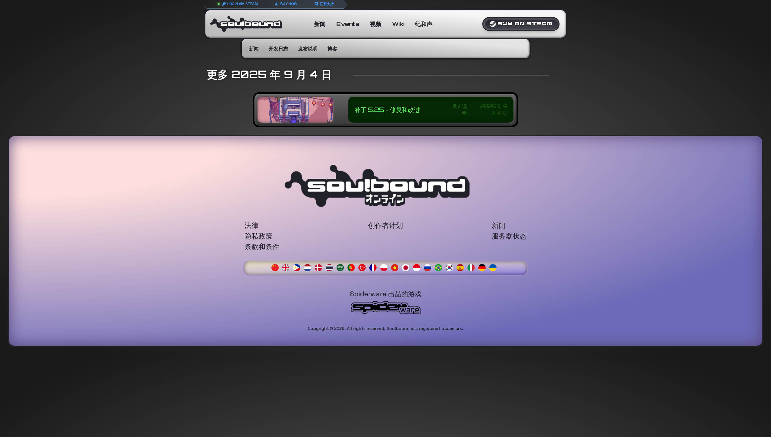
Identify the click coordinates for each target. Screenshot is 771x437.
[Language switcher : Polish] (385, 267)
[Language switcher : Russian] (429, 267)
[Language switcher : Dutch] (309, 267)
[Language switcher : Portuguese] (352, 267)
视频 (375, 24)
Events (347, 24)
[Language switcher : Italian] (472, 267)
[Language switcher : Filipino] (298, 267)
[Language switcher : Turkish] (363, 267)
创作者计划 (385, 225)
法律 (251, 225)
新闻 (320, 24)
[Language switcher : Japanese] (407, 267)
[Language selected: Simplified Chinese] (385, 267)
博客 (332, 49)
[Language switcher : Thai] (330, 267)
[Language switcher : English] (287, 267)
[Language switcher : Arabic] (341, 267)
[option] (287, 267)
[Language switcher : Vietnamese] (396, 267)
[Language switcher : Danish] (319, 267)
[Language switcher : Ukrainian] (494, 267)
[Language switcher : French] (374, 267)
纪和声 (423, 24)
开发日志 (278, 49)
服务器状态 (509, 236)
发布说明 (307, 49)
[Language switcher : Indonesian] (418, 267)
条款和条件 (261, 246)
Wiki (398, 24)
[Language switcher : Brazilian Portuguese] (439, 267)
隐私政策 (258, 236)
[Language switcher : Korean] (450, 267)
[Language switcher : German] (483, 267)
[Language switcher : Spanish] (461, 267)
